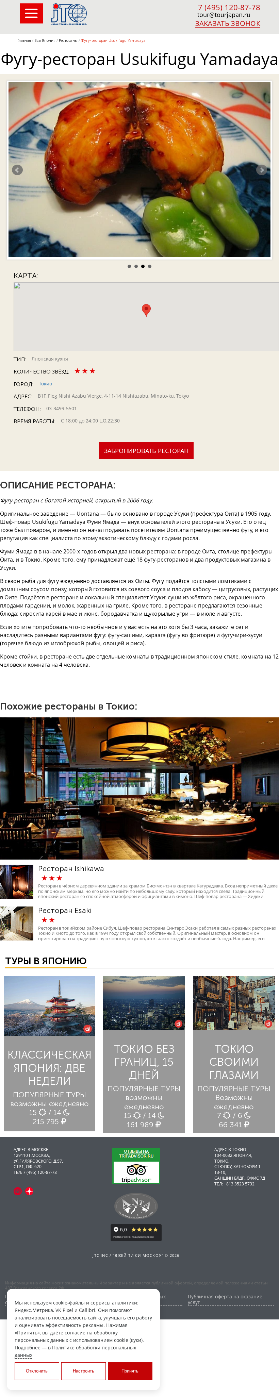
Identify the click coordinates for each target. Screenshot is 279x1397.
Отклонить (37, 1371)
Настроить (83, 1371)
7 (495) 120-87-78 (229, 7)
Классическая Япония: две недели (49, 1067)
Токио (45, 383)
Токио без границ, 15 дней (144, 1062)
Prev (17, 170)
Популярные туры (49, 1094)
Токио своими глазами (234, 1062)
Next (261, 170)
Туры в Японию (46, 961)
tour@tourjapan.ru (223, 15)
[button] (146, 310)
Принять (129, 1371)
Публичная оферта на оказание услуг (225, 1299)
